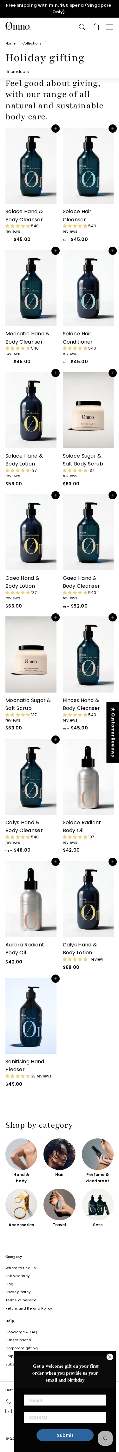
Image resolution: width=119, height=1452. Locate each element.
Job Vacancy (17, 1275)
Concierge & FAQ (21, 1332)
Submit (65, 1435)
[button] (18, 226)
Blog (9, 1284)
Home (10, 43)
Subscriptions (18, 1339)
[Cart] (95, 27)
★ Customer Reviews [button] (113, 732)
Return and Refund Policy (28, 1308)
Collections (32, 43)
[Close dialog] (109, 1356)
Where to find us (20, 1267)
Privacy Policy (17, 1291)
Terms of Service (20, 1300)
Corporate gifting (21, 1348)
